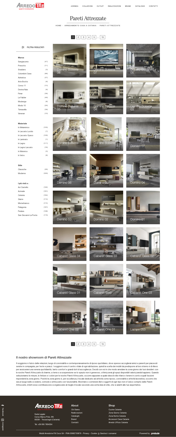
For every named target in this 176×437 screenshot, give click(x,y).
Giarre (20, 199)
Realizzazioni (114, 6)
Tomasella (22, 110)
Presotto (22, 66)
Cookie (94, 433)
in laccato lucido (25, 131)
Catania (21, 195)
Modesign (22, 102)
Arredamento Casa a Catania (81, 25)
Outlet (100, 6)
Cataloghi (140, 6)
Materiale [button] (22, 123)
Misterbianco (23, 203)
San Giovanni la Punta (27, 215)
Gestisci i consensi (108, 433)
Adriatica (22, 78)
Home (58, 25)
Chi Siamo (75, 410)
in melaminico (23, 127)
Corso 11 (22, 86)
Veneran (21, 114)
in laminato (23, 139)
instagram (3, 426)
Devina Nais (23, 90)
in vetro (21, 155)
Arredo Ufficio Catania (118, 422)
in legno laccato (25, 147)
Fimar (20, 94)
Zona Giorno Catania (118, 413)
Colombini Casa (24, 74)
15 (102, 37)
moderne (22, 173)
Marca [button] (21, 57)
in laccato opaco (25, 135)
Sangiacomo (23, 62)
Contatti (153, 6)
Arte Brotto (23, 82)
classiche (22, 169)
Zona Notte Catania (117, 416)
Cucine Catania (115, 410)
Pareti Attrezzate (110, 25)
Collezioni (87, 6)
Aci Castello (23, 187)
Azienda (74, 6)
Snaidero (22, 70)
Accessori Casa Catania (119, 419)
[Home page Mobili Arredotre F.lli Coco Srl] (30, 6)
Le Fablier (22, 98)
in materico (23, 151)
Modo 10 (22, 106)
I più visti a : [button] (23, 183)
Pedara (21, 211)
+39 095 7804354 (45, 424)
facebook (3, 411)
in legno (21, 143)
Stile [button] (20, 165)
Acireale (21, 191)
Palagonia (22, 207)
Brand (128, 6)
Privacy (86, 433)
